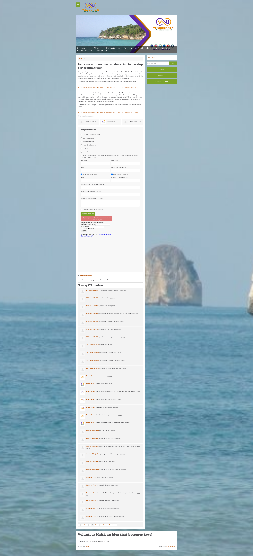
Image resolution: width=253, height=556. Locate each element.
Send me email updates (90, 174)
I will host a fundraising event (91, 135)
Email (82, 167)
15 (109, 525)
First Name (84, 160)
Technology (86, 148)
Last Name (114, 160)
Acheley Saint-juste (135, 122)
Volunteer (162, 75)
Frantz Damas (111, 122)
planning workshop (88, 138)
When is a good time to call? (119, 177)
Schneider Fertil (91, 477)
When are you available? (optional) (91, 191)
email (87, 546)
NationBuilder (170, 546)
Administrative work (88, 141)
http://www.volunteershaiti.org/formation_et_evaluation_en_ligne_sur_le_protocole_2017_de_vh (108, 87)
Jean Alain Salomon (91, 122)
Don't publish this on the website (93, 209)
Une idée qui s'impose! (85, 275)
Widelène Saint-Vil (92, 298)
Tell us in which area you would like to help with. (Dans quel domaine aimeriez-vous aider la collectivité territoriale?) (110, 156)
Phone (82, 177)
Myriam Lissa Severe (92, 290)
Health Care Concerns (89, 145)
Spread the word (161, 81)
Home (81, 59)
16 (112, 525)
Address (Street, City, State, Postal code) (93, 184)
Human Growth (87, 152)
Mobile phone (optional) (118, 167)
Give (162, 69)
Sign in (152, 57)
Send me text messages (120, 174)
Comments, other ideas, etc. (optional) (92, 198)
